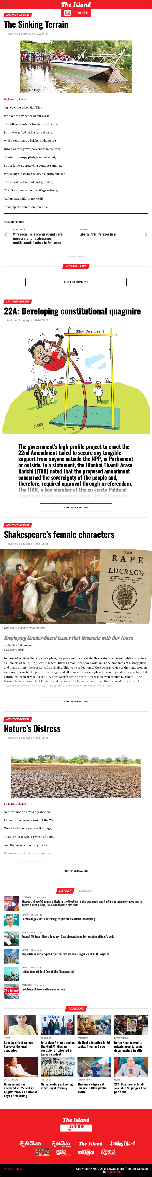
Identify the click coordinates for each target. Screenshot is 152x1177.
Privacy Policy (13, 1169)
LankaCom (114, 1171)
